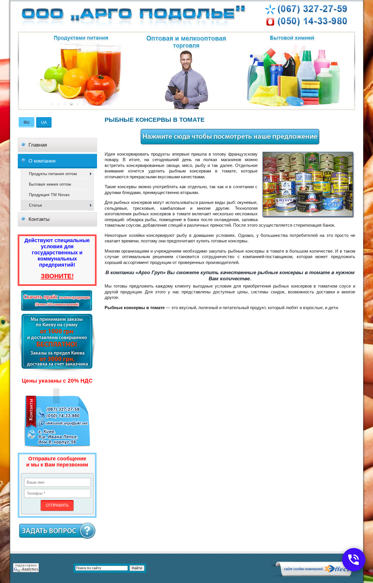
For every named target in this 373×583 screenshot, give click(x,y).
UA (44, 122)
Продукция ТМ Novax (49, 194)
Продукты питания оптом (53, 173)
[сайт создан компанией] (316, 575)
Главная (38, 145)
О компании (42, 161)
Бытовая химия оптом (50, 184)
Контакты (39, 219)
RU (26, 122)
